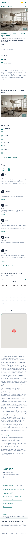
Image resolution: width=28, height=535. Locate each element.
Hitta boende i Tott (9, 503)
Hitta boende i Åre (8, 493)
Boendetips (20, 485)
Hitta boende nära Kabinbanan (12, 500)
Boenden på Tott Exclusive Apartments (14, 489)
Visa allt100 (9, 265)
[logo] (5, 3)
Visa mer (3, 186)
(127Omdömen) (8, 49)
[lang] (22, 2)
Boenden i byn (7, 507)
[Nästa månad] (25, 280)
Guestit (5, 514)
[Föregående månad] (2, 280)
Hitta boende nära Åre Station (12, 496)
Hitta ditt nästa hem (8, 485)
